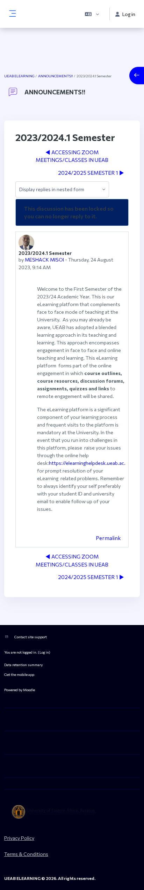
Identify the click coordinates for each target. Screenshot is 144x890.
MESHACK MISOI (44, 260)
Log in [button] (128, 14)
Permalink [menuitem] (108, 538)
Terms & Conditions (26, 854)
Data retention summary (23, 664)
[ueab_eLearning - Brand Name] (72, 812)
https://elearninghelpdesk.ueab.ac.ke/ (91, 463)
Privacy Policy (19, 838)
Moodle (29, 689)
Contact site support (30, 636)
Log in (44, 652)
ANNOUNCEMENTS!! (55, 76)
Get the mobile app (19, 674)
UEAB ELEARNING (19, 76)
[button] (91, 14)
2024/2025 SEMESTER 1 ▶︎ (91, 173)
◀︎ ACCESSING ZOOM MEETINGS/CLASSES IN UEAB (72, 156)
